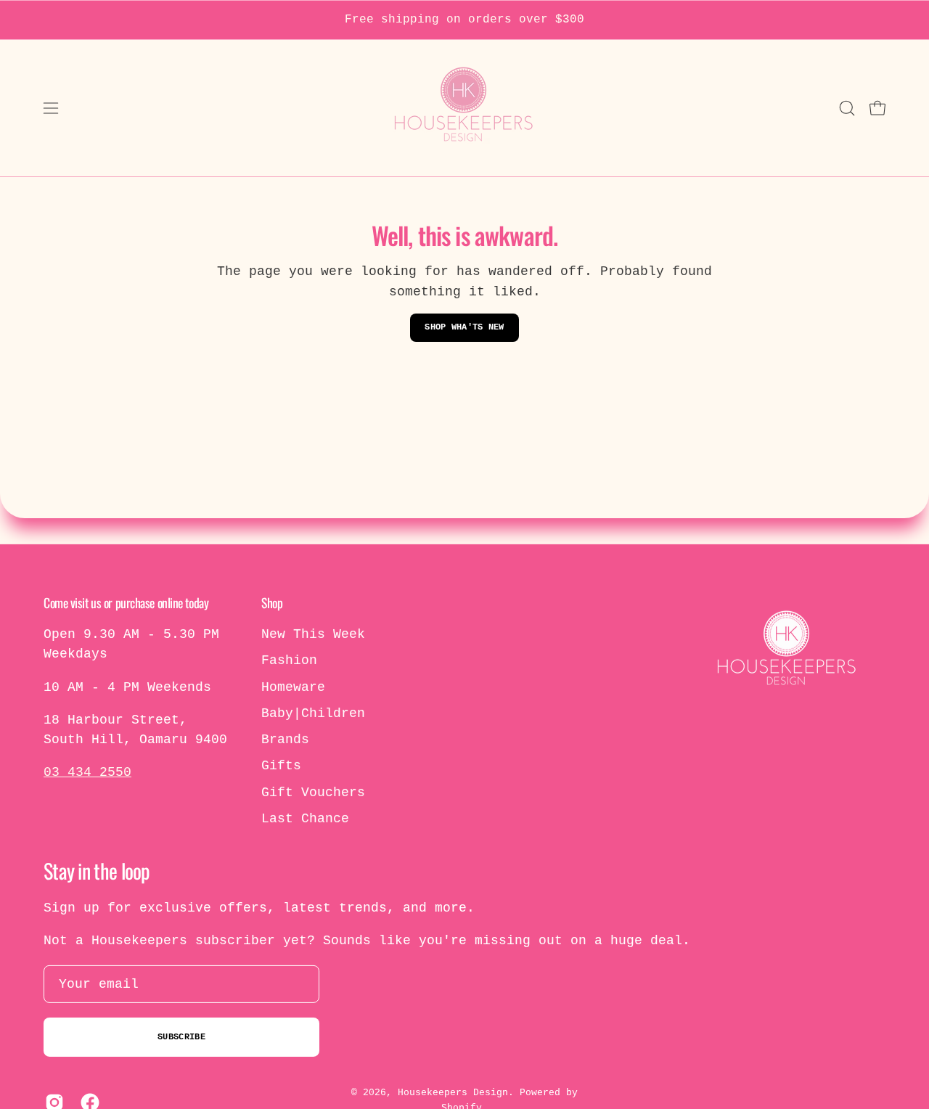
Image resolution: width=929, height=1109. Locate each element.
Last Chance (305, 818)
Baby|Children (313, 713)
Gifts (281, 765)
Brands (285, 739)
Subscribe (181, 1037)
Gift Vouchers (313, 792)
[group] (464, 20)
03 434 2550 (87, 772)
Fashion (289, 660)
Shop (271, 602)
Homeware (293, 686)
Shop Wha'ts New (464, 327)
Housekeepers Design (453, 1092)
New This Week (313, 634)
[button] (847, 108)
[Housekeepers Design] (464, 108)
